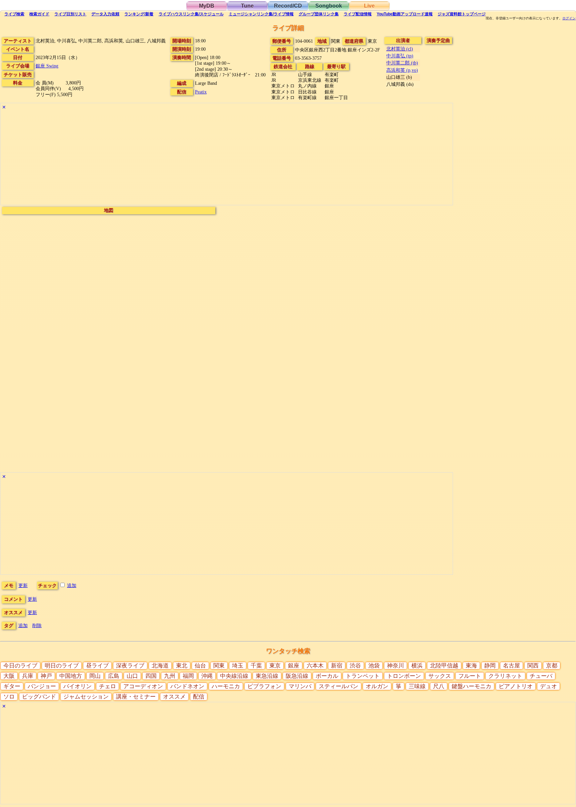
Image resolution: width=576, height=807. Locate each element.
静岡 (490, 665)
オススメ (174, 697)
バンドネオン (187, 686)
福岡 (188, 676)
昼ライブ (97, 665)
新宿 (336, 665)
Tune (247, 6)
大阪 (9, 676)
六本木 (315, 665)
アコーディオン (143, 686)
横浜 (417, 665)
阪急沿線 (297, 676)
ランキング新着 (138, 14)
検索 (14, 14)
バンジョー (42, 686)
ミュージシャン (261, 14)
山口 (132, 676)
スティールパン (338, 686)
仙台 (200, 665)
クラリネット (505, 676)
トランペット (363, 676)
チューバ (541, 676)
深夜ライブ (130, 665)
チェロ (107, 686)
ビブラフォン (264, 686)
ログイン (569, 18)
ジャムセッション (86, 697)
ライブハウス (191, 14)
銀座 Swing (47, 65)
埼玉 (237, 665)
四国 (151, 676)
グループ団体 (319, 14)
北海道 (160, 665)
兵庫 (27, 676)
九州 (169, 676)
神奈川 (395, 665)
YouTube (405, 14)
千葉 (256, 665)
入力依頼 (105, 14)
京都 (551, 665)
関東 (219, 665)
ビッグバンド (39, 697)
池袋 (374, 665)
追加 (71, 585)
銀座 (293, 665)
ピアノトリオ (516, 686)
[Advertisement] (201, 158)
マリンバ (300, 686)
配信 (358, 14)
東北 (181, 665)
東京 (275, 665)
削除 (37, 625)
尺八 (438, 686)
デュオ (548, 686)
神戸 (46, 676)
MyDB (206, 6)
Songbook (328, 6)
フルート (469, 676)
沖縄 (207, 676)
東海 (471, 665)
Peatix (201, 91)
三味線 (417, 686)
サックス (439, 676)
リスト (70, 14)
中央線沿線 (234, 676)
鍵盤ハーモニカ (471, 686)
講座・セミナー (136, 697)
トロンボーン (404, 676)
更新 (23, 585)
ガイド (39, 14)
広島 (113, 676)
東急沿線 (267, 676)
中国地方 (70, 676)
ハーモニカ (226, 686)
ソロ (9, 697)
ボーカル (327, 676)
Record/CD (288, 6)
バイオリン (77, 686)
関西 (533, 665)
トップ (462, 14)
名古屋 (511, 665)
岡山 (95, 676)
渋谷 (355, 665)
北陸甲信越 (444, 665)
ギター (11, 686)
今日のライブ (20, 665)
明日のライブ (62, 665)
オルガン (377, 686)
